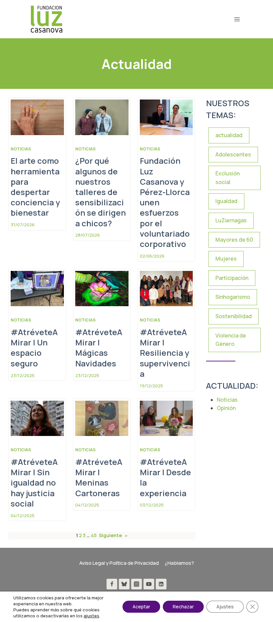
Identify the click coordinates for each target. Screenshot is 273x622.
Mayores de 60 (234, 239)
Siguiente (113, 535)
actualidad (228, 135)
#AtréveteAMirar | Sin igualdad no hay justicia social (34, 483)
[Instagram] (136, 584)
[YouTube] (148, 584)
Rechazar (183, 606)
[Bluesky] (124, 584)
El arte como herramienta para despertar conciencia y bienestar (35, 186)
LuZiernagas (231, 220)
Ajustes (225, 606)
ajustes (91, 616)
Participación (231, 278)
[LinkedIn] (161, 584)
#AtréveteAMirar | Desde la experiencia (165, 477)
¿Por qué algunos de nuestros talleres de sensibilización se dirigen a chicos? (100, 191)
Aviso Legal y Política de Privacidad (119, 562)
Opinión (226, 408)
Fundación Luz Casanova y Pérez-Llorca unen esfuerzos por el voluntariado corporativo (165, 202)
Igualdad (226, 201)
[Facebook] (112, 584)
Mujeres (226, 258)
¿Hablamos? (179, 562)
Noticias (21, 149)
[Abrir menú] (237, 19)
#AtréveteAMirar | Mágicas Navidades (98, 347)
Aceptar (141, 606)
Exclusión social (227, 178)
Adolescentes (233, 154)
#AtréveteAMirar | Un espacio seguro (34, 347)
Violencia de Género (230, 340)
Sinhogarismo (232, 297)
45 (94, 535)
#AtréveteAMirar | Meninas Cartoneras (98, 477)
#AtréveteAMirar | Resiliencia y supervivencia (165, 353)
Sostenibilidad (233, 316)
